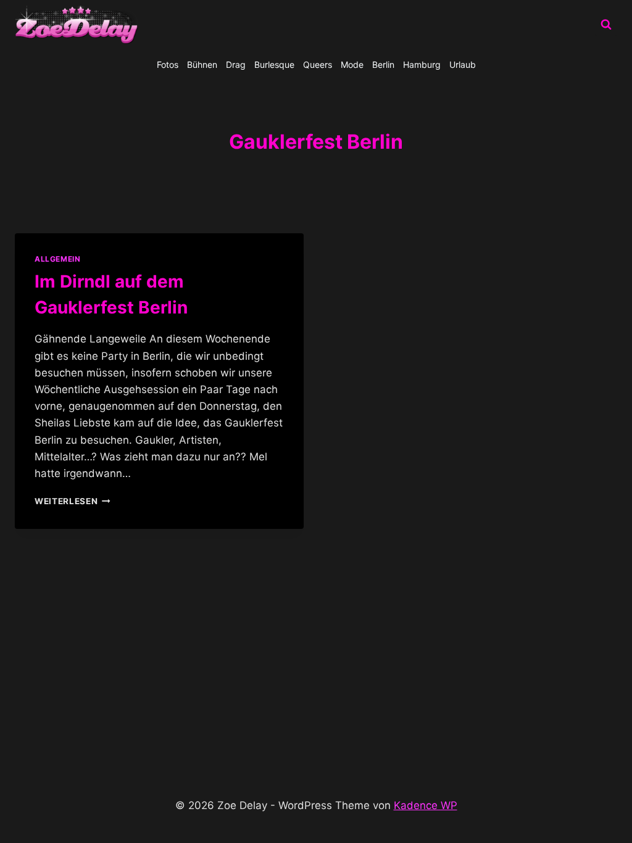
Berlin (383, 64)
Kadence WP (425, 805)
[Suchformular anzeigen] (606, 25)
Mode (352, 64)
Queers (317, 64)
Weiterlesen (72, 501)
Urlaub (462, 64)
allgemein (57, 259)
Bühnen (202, 64)
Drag (236, 64)
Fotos (167, 64)
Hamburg (422, 64)
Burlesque (274, 64)
